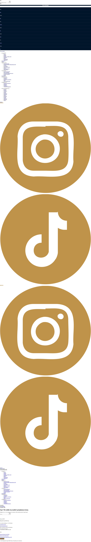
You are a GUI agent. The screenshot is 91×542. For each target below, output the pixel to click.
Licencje (5, 483)
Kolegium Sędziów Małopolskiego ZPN (10, 482)
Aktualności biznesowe (7, 503)
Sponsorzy (5, 501)
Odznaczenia (6, 477)
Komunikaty (4, 493)
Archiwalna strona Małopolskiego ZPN (6, 537)
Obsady (5, 485)
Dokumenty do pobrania (7, 496)
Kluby (5, 476)
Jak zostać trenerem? (7, 489)
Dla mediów (2, 538)
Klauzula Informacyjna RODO (4, 534)
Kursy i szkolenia (6, 490)
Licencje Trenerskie (7, 491)
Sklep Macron (6, 487)
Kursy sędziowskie (6, 486)
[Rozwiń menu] (6, 494)
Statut (4, 497)
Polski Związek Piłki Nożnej (4, 535)
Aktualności (5, 478)
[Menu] (4, 507)
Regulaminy (5, 495)
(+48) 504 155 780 (3, 524)
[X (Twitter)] (1, 285)
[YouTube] (2, 285)
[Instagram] (45, 376)
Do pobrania (6, 484)
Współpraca (5, 502)
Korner (5, 492)
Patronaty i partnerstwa (7, 500)
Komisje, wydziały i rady (7, 474)
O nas (5, 472)
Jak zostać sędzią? (6, 481)
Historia (5, 473)
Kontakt (1, 467)
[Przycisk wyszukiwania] (10, 514)
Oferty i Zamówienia (7, 498)
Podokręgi (5, 475)
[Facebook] (0, 285)
